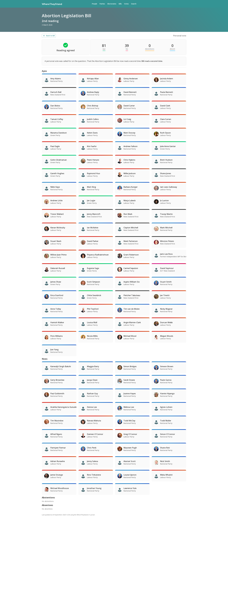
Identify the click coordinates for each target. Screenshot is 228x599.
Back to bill (50, 35)
